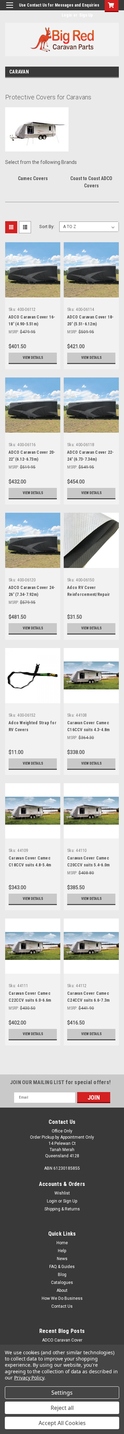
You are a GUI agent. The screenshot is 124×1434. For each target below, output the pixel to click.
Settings (62, 1392)
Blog (62, 1274)
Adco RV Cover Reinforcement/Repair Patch (88, 594)
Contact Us (62, 1306)
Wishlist (62, 1193)
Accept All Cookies (62, 1423)
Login (67, 15)
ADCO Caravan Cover (62, 1340)
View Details (33, 358)
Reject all (62, 1408)
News (62, 1258)
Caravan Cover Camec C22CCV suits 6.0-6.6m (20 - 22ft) (30, 1000)
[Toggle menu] (9, 9)
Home (62, 1242)
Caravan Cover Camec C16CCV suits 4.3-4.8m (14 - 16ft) (88, 729)
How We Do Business (62, 1298)
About (62, 1290)
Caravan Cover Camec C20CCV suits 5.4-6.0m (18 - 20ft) (88, 865)
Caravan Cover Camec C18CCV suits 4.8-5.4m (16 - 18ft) (30, 865)
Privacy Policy (29, 1377)
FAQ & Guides (62, 1266)
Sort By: (46, 226)
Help (62, 1250)
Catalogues (62, 1282)
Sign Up (86, 15)
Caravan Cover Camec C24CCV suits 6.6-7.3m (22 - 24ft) (88, 1000)
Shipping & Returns (62, 1209)
